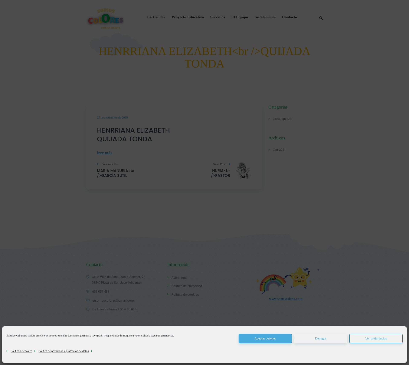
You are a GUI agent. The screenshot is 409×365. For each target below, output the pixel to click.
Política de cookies (21, 351)
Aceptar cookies (265, 338)
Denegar (320, 338)
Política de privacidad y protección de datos (64, 351)
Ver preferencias (376, 338)
